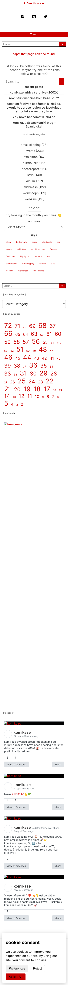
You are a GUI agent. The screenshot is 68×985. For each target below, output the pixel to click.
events (30, 151)
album (30, 181)
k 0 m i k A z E (34, 3)
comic (34, 242)
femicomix (10, 256)
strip (30, 175)
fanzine (53, 249)
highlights (24, 256)
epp (58, 242)
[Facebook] (22, 16)
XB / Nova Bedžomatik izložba (34, 117)
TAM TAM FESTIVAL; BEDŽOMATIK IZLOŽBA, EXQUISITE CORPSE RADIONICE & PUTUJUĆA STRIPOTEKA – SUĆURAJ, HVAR (34, 107)
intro (49, 256)
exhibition (31, 157)
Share (58, 764)
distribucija (30, 163)
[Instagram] (34, 16)
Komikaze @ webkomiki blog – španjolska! (34, 124)
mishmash (30, 187)
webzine (31, 199)
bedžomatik (21, 242)
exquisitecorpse (38, 249)
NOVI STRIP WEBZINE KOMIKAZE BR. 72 (34, 98)
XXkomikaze (38, 271)
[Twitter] (45, 16)
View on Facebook (16, 764)
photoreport (30, 169)
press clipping (31, 145)
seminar (42, 263)
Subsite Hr (18, 794)
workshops (31, 193)
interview (38, 256)
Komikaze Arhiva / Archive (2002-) (34, 92)
